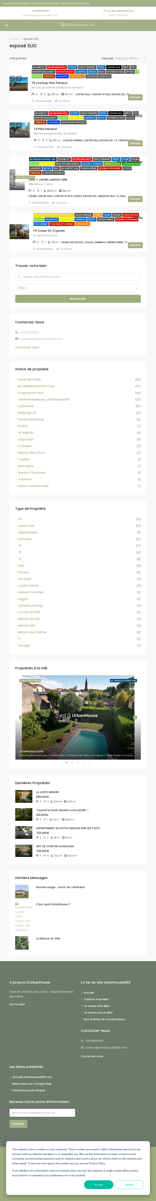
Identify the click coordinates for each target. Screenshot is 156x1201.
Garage (24, 645)
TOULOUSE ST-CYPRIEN (62, 224)
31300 (97, 214)
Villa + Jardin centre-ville (48, 179)
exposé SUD (26, 625)
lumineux (24, 539)
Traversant (77, 76)
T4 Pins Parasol (45, 129)
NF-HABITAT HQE (115, 71)
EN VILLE (63, 117)
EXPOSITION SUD (65, 71)
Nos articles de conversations (104, 1019)
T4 (20, 519)
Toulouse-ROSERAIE (53, 172)
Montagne (25, 466)
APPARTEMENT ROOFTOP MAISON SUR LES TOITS (68, 828)
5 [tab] (91, 763)
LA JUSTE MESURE (47, 792)
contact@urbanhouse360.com (40, 15)
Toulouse (62, 76)
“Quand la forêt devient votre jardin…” (62, 810)
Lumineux (81, 71)
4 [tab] (86, 763)
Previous (21, 717)
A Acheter (25, 479)
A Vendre (24, 446)
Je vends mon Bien (97, 1006)
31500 (101, 67)
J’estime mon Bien (96, 999)
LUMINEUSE (35, 168)
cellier (134, 159)
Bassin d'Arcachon (32, 473)
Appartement (28, 532)
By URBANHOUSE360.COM (43, 159)
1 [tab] (68, 763)
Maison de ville (29, 619)
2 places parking (30, 606)
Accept (98, 1184)
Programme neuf (57, 67)
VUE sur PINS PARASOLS (98, 76)
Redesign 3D (27, 413)
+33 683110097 (29, 332)
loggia (23, 599)
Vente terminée (87, 67)
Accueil (89, 993)
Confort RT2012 (29, 612)
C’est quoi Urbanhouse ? (53, 904)
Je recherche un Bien (98, 1013)
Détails (135, 97)
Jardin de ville (112, 163)
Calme (125, 159)
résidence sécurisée (110, 168)
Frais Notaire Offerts (68, 163)
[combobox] (130, 58)
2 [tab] (74, 763)
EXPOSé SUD (76, 117)
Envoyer (18, 1124)
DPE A (126, 67)
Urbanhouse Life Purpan (28, 1090)
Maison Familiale (30, 592)
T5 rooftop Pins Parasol (49, 83)
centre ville (114, 67)
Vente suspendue (31, 419)
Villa (21, 566)
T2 (19, 559)
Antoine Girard (43, 101)
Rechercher (78, 299)
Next (135, 717)
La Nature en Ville (48, 938)
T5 (20, 546)
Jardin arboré (28, 586)
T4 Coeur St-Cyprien (49, 230)
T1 (19, 639)
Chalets (24, 459)
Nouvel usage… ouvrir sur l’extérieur (60, 887)
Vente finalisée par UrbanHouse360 (53, 214)
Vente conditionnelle (33, 486)
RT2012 (72, 67)
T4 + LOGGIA (41, 224)
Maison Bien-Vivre (31, 453)
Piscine (23, 572)
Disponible (25, 439)
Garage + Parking (92, 163)
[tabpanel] (78, 717)
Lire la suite (17, 1004)
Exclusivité (51, 219)
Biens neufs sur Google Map (31, 1084)
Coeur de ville (130, 214)
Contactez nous (27, 347)
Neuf (101, 71)
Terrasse (49, 76)
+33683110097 (40, 10)
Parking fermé (88, 168)
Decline (129, 1184)
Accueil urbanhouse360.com (32, 1077)
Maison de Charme (32, 632)
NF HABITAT (39, 67)
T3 (19, 552)
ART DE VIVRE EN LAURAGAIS (55, 846)
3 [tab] (80, 763)
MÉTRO (92, 71)
